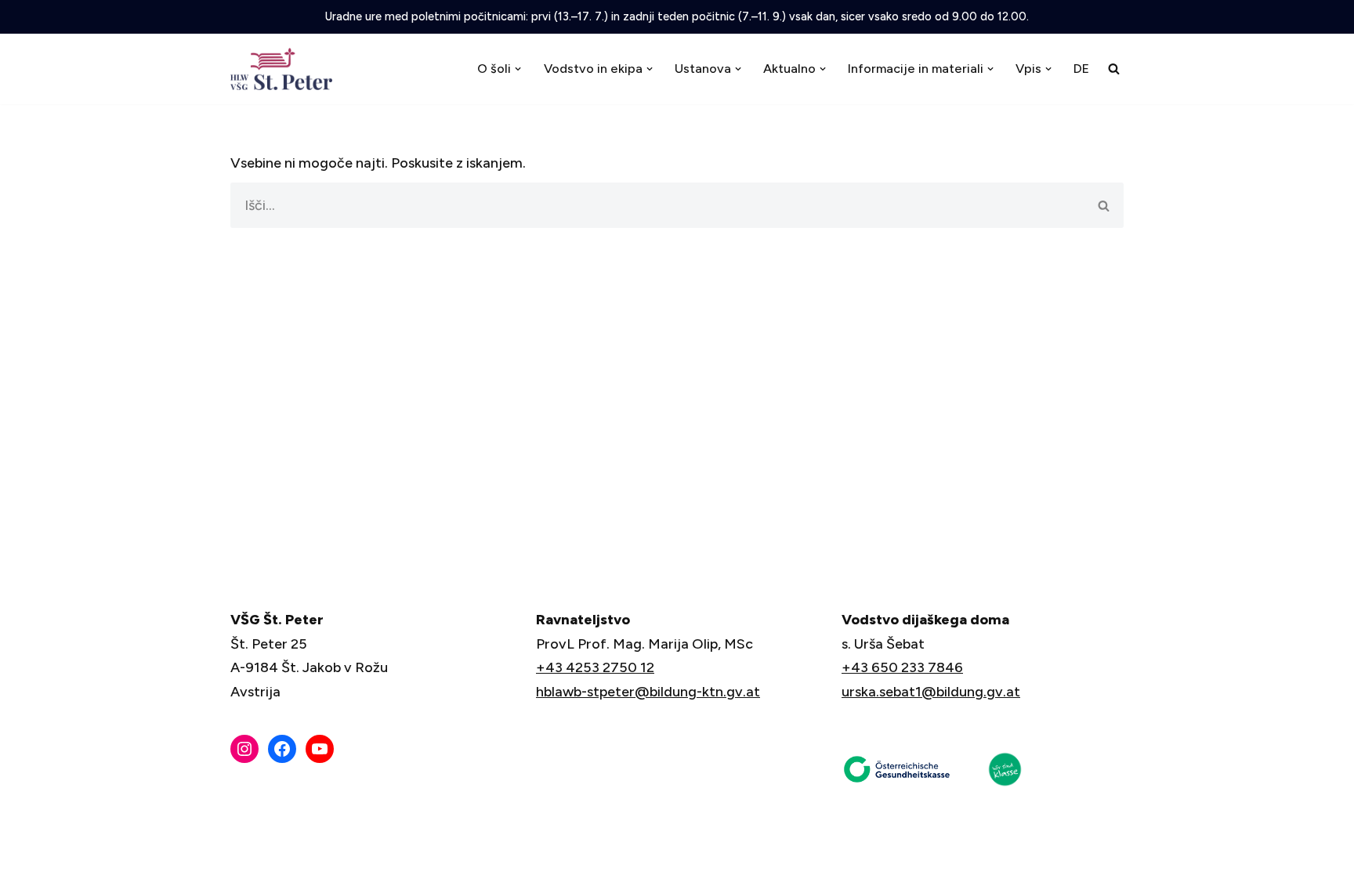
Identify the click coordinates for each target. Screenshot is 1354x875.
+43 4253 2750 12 (595, 667)
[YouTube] (320, 749)
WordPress (366, 853)
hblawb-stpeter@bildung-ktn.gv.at (648, 691)
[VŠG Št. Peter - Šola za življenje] (285, 69)
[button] (518, 69)
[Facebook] (282, 749)
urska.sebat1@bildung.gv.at (931, 691)
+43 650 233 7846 (902, 667)
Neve (247, 853)
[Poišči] (1114, 68)
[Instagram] (244, 749)
